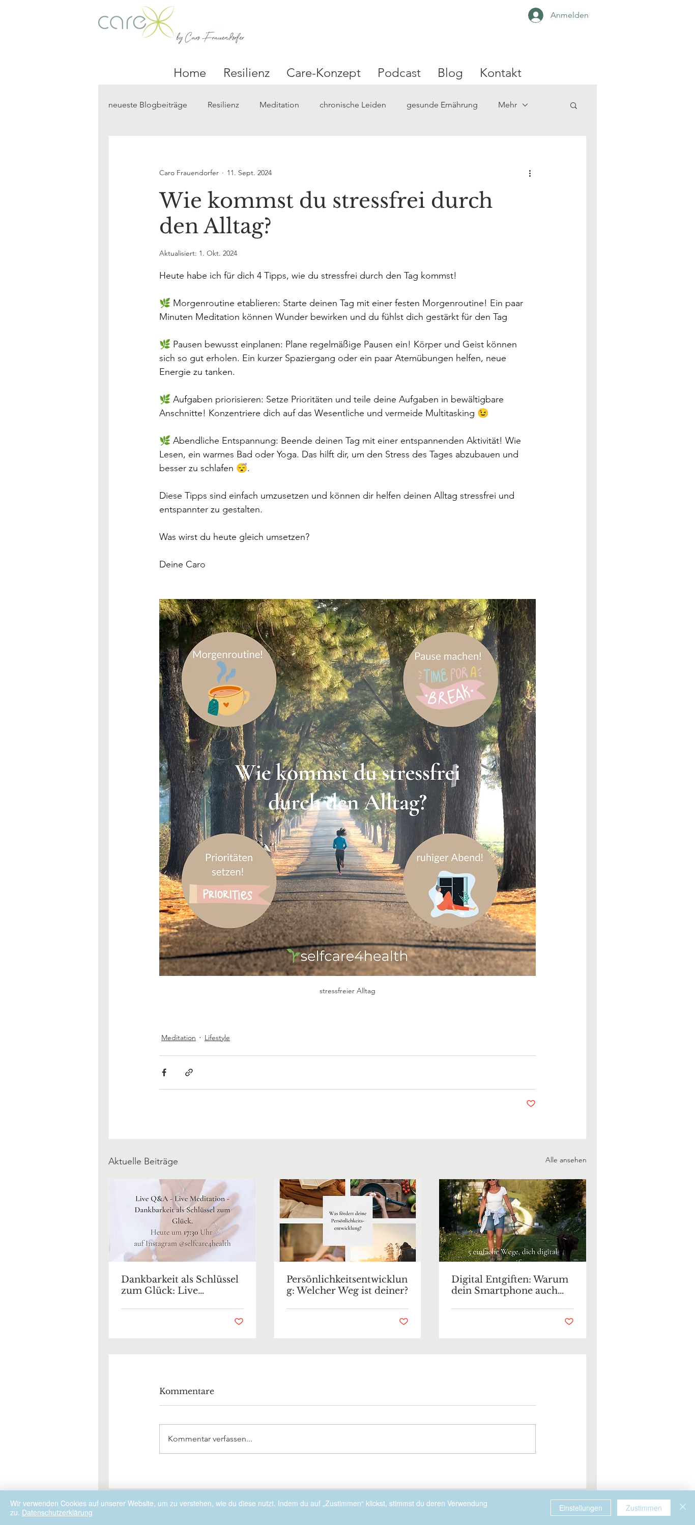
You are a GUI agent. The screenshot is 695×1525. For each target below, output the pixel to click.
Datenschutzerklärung (57, 1512)
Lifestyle (217, 1037)
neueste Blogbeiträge (147, 105)
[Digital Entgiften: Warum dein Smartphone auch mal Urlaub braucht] (512, 1220)
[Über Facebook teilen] (164, 1072)
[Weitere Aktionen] (530, 173)
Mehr (507, 105)
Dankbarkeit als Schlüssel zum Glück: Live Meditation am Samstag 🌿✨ (180, 1285)
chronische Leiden (353, 105)
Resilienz (223, 105)
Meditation (279, 105)
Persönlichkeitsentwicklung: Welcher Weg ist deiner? (347, 1285)
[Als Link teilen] (189, 1072)
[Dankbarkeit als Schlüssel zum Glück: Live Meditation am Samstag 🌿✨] (182, 1220)
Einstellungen (580, 1508)
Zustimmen (644, 1508)
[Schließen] (683, 1508)
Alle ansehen (566, 1159)
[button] (573, 105)
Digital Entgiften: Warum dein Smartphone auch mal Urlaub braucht (509, 1285)
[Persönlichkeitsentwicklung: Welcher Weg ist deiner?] (347, 1220)
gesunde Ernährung (442, 105)
